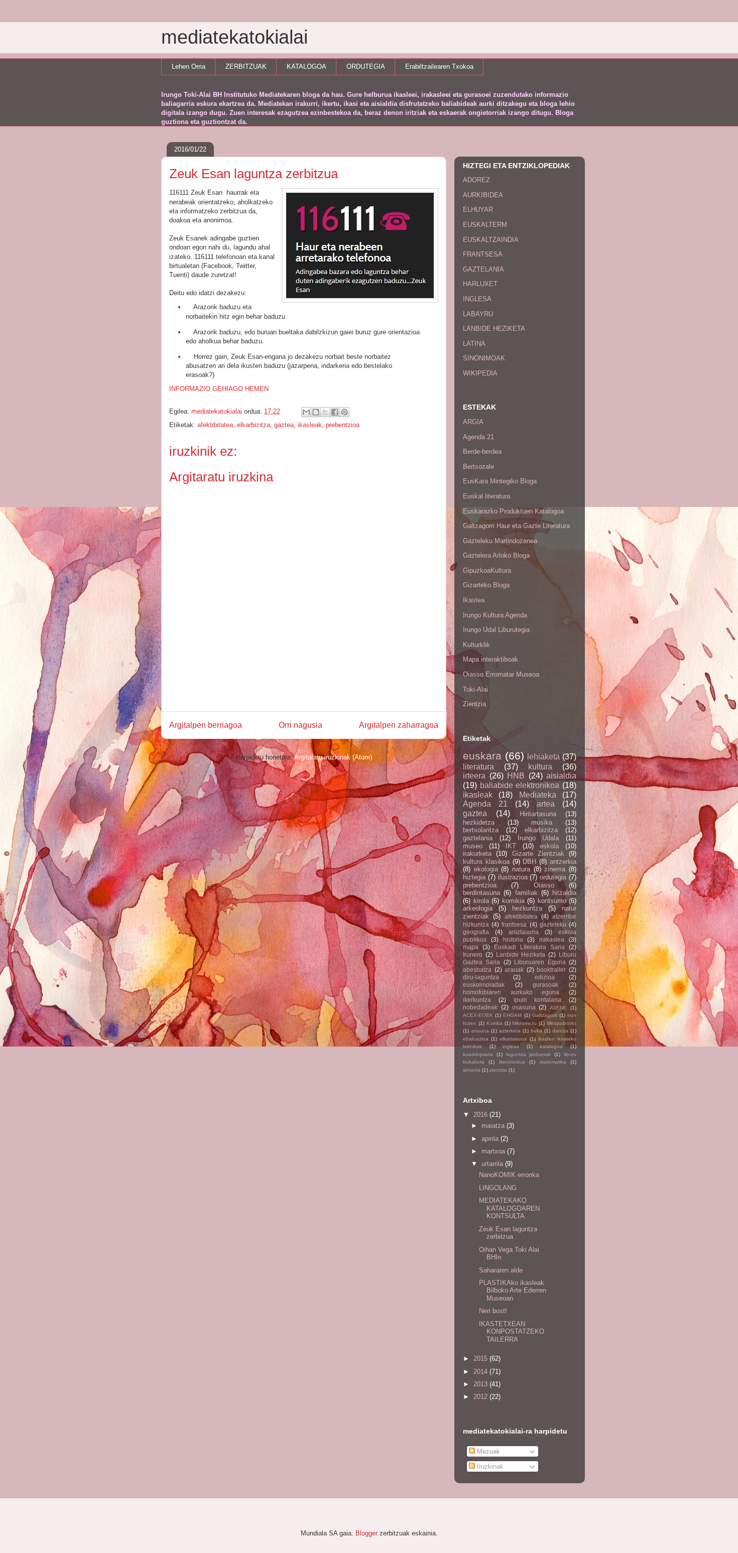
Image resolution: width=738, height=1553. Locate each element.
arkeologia (478, 908)
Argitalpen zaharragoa (398, 725)
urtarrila (493, 1164)
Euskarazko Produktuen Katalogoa (513, 511)
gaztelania (478, 838)
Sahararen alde (501, 1270)
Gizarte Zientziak (538, 853)
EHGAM (512, 1015)
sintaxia (471, 1070)
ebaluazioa (475, 1039)
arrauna (480, 1030)
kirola (481, 900)
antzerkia (563, 861)
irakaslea (551, 939)
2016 (481, 1114)
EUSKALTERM (485, 224)
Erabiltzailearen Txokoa (439, 66)
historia (513, 939)
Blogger (366, 1533)
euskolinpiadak (484, 984)
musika (541, 822)
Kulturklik (476, 645)
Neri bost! (493, 1311)
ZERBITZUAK (246, 66)
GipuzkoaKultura (487, 570)
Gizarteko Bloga (486, 585)
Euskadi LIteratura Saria (529, 947)
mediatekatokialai (234, 37)
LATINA (474, 343)
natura (521, 869)
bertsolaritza (481, 830)
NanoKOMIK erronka (509, 1175)
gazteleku (553, 924)
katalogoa (551, 1046)
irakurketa (477, 853)
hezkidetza (479, 822)
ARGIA (473, 422)
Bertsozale (478, 466)
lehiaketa (543, 756)
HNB (516, 775)
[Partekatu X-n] (325, 412)
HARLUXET (480, 284)
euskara (482, 755)
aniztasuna (524, 932)
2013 (481, 1384)
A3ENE (558, 1007)
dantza (560, 1030)
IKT (511, 846)
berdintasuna (481, 892)
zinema (554, 869)
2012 (481, 1396)
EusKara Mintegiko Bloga (500, 481)
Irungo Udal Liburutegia (496, 629)
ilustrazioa (513, 877)
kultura (540, 766)
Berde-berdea (482, 451)
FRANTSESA (483, 254)
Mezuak (487, 1451)
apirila (491, 1138)
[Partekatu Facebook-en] (335, 412)
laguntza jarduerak (528, 1054)
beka (536, 1030)
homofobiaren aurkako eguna (511, 992)
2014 (481, 1371)
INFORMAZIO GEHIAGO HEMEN (219, 389)
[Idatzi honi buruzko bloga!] (316, 412)
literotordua (512, 1062)
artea (546, 804)
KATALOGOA (306, 66)
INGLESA (477, 299)
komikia (513, 900)
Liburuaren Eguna (539, 962)
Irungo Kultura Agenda (495, 615)
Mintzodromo (561, 1023)
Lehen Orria (188, 66)
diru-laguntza (481, 977)
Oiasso (544, 885)
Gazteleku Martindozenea (500, 541)
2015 (481, 1358)
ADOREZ (476, 180)
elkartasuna (513, 1039)
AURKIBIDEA (483, 195)
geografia (476, 932)
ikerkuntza (477, 999)
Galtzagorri (544, 1015)
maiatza (494, 1125)
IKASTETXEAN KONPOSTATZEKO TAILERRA (511, 1331)
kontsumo (552, 900)
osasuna (524, 1007)
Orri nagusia (300, 725)
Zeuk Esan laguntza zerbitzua (508, 1233)
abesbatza (477, 969)
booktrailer (551, 969)
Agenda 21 (478, 437)
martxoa (494, 1151)
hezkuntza (527, 908)
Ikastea (473, 600)
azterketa (510, 1030)
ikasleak (310, 425)
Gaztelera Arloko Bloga (496, 555)
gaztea (284, 425)
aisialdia (561, 775)
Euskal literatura (486, 496)
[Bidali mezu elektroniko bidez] (306, 412)
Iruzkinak (489, 1466)
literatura (478, 766)
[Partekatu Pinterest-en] (344, 412)
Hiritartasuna (538, 814)
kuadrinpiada (478, 1054)
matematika (553, 1062)
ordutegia (553, 877)
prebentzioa (342, 425)
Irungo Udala (538, 838)
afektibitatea (215, 425)
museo (472, 846)
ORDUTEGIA (365, 66)
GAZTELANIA (483, 269)
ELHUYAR (478, 209)
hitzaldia (564, 892)
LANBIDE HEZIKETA (494, 328)
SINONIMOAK (484, 358)
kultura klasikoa (486, 861)
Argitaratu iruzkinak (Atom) (333, 757)
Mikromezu (524, 1023)
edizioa (545, 977)
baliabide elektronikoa (520, 785)
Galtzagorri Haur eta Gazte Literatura (516, 526)
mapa (470, 947)
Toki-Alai (475, 689)
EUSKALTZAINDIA (491, 239)
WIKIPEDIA (480, 373)
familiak (526, 892)
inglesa (511, 1046)
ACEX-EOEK (478, 1015)
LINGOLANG (498, 1188)
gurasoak (545, 984)
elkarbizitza (253, 425)
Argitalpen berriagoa (205, 725)
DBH (529, 861)
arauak (514, 969)
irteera (474, 775)
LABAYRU (478, 314)
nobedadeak (480, 1007)
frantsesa (514, 924)
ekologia (486, 869)
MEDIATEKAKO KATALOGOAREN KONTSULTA (509, 1208)
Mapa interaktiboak (490, 659)
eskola (549, 846)
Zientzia (474, 704)
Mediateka (537, 795)
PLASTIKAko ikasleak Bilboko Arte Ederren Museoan (512, 1290)
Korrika (494, 1023)
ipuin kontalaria (538, 999)
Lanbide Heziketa (521, 954)
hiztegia (474, 877)
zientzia (498, 1070)
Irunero (472, 954)
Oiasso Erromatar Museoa (501, 674)
